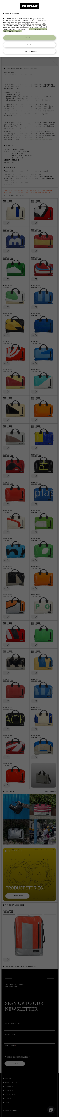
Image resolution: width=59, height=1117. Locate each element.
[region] (29, 28)
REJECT (30, 45)
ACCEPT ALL (29, 38)
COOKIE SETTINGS (29, 51)
